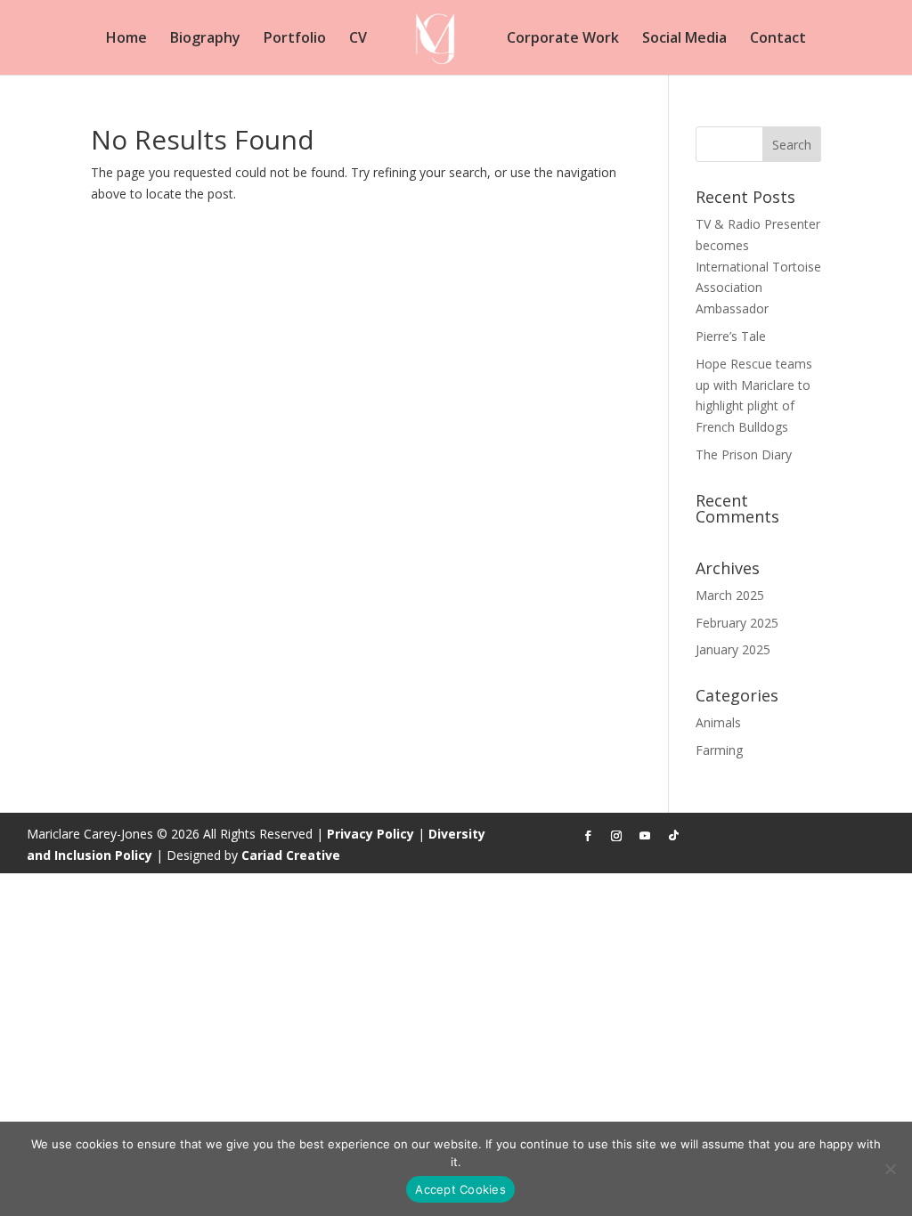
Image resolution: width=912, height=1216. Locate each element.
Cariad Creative (290, 855)
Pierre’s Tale (731, 336)
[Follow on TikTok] (673, 836)
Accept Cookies (460, 1189)
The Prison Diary (744, 454)
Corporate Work (563, 39)
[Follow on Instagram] (616, 836)
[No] (890, 1169)
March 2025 (730, 595)
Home (126, 39)
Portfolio (295, 39)
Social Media (684, 39)
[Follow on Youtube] (645, 836)
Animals (718, 722)
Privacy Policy (370, 833)
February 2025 (737, 622)
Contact (778, 39)
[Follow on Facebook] (587, 836)
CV (358, 39)
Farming (719, 750)
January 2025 (733, 649)
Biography (205, 39)
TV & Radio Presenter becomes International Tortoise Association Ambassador (758, 266)
